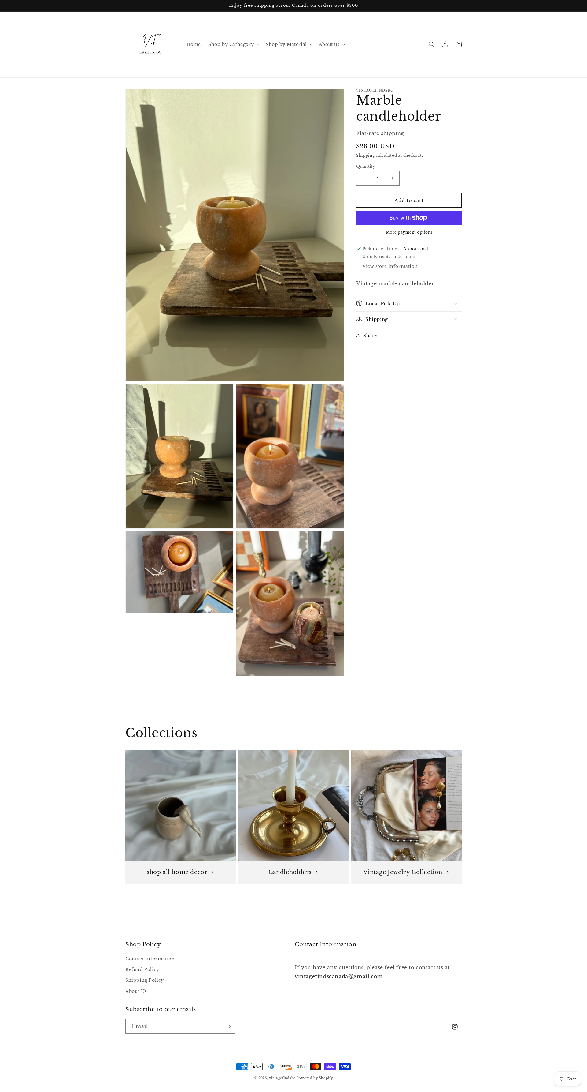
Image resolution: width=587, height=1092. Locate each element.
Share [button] (370, 335)
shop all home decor (177, 872)
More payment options (409, 232)
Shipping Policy (144, 980)
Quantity (365, 166)
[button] (233, 44)
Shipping (365, 155)
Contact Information (150, 959)
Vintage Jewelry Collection (402, 872)
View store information (390, 266)
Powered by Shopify (315, 1078)
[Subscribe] (228, 1026)
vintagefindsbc (282, 1078)
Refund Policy (142, 969)
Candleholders (290, 872)
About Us (136, 991)
